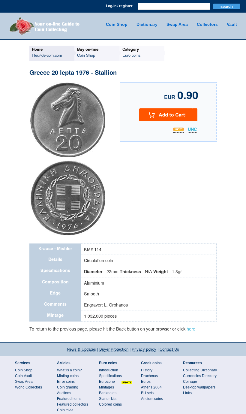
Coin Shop (117, 24)
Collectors (207, 24)
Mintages (106, 387)
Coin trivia (65, 410)
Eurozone (107, 381)
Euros (146, 381)
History (146, 370)
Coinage (190, 381)
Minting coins (68, 376)
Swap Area (177, 24)
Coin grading (67, 387)
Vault (232, 24)
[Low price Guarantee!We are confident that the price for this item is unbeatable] (178, 129)
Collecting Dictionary (200, 370)
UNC (192, 129)
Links (187, 393)
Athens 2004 (151, 387)
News (81, 349)
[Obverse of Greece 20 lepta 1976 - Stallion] (67, 156)
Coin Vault (23, 376)
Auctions (64, 393)
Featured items (69, 399)
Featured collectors (72, 404)
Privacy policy (144, 349)
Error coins (66, 381)
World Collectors (28, 387)
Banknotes (107, 393)
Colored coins (110, 404)
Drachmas (149, 376)
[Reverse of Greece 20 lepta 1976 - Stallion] (67, 234)
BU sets (147, 393)
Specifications (110, 376)
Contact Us (169, 349)
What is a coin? (69, 370)
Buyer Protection (113, 349)
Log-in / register (119, 6)
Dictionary (147, 24)
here (191, 328)
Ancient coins (152, 399)
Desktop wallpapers (199, 387)
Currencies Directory (200, 376)
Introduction (108, 370)
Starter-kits (107, 399)
